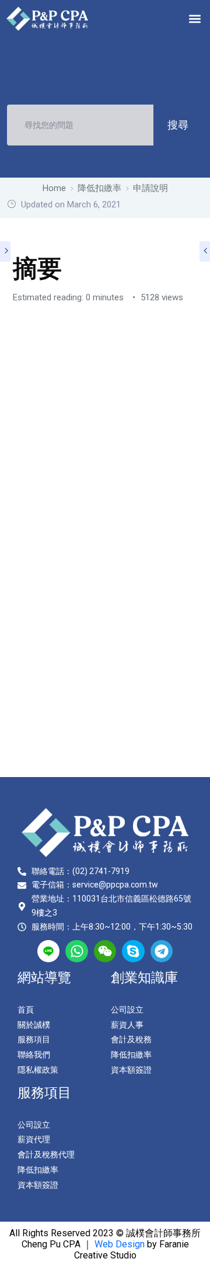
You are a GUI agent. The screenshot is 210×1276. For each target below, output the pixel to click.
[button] (194, 18)
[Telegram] (161, 951)
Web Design (119, 1244)
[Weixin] (105, 951)
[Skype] (133, 951)
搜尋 (177, 125)
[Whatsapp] (76, 951)
